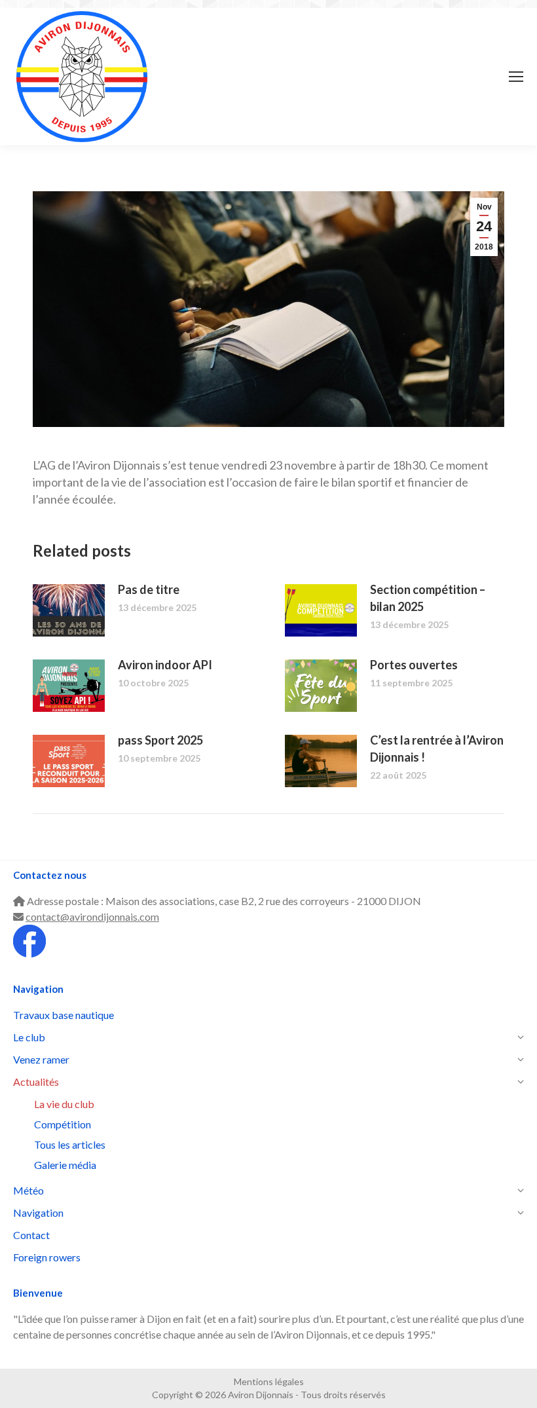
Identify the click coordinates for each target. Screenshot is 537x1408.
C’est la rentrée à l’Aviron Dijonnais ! (437, 748)
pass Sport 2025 (160, 740)
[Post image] (69, 610)
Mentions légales (269, 1381)
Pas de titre (148, 589)
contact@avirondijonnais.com (92, 916)
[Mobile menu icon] (516, 76)
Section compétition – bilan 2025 (427, 598)
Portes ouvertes (414, 665)
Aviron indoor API (165, 665)
